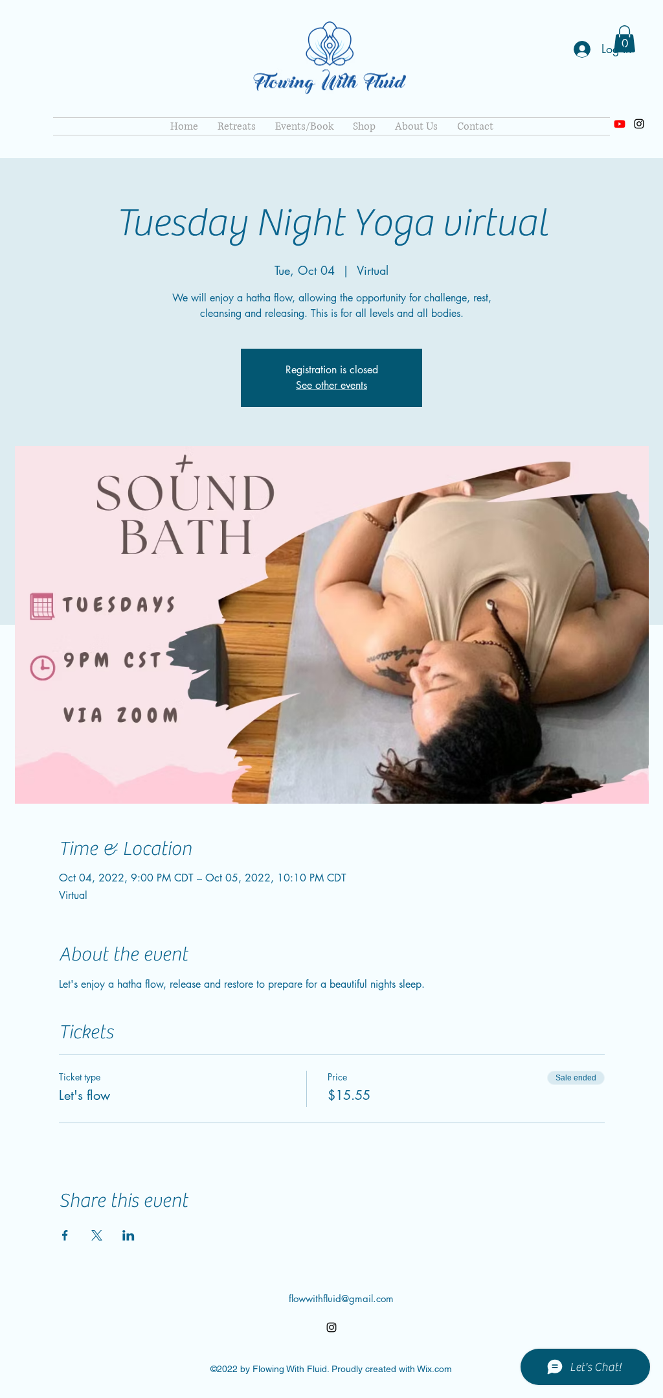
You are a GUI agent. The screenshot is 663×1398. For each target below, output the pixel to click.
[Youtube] (619, 123)
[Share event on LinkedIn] (128, 1235)
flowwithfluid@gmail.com (341, 1298)
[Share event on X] (97, 1235)
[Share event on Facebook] (65, 1235)
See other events (331, 385)
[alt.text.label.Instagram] (639, 123)
